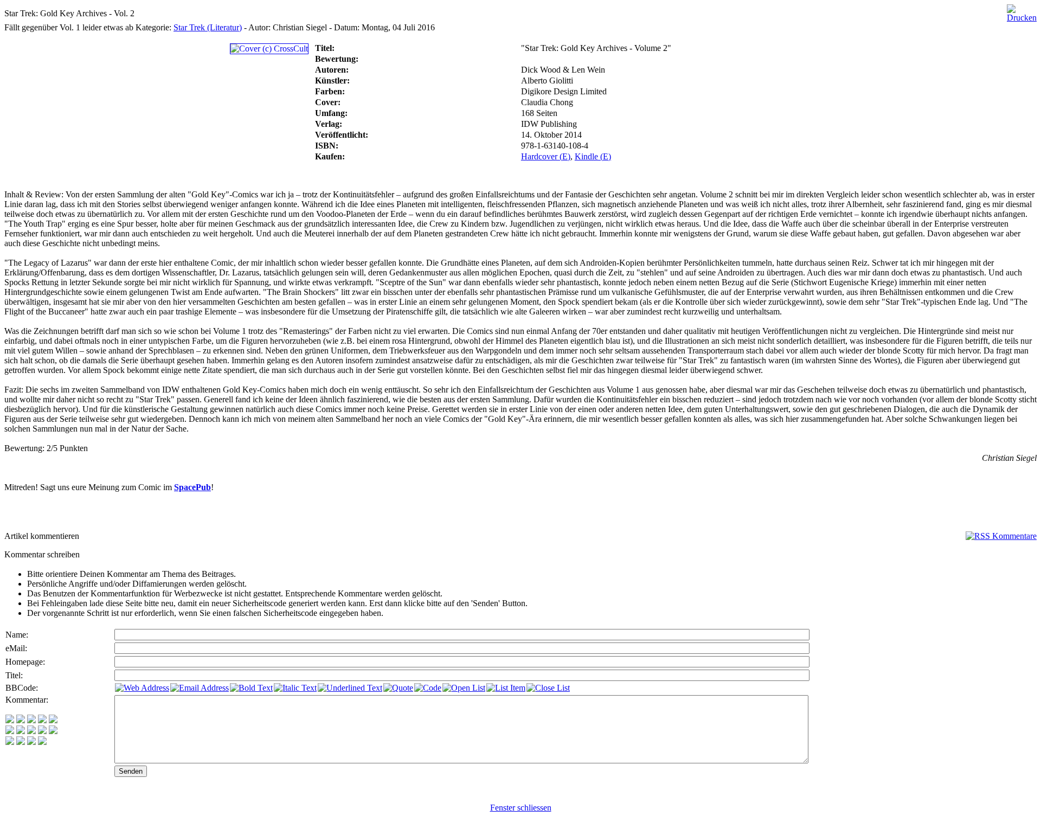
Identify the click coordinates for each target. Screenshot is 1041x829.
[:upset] (31, 731)
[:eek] (20, 731)
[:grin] (20, 720)
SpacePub (192, 487)
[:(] (31, 742)
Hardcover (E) (545, 156)
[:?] (9, 742)
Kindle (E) (593, 156)
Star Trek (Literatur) (208, 27)
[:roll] (9, 731)
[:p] (53, 720)
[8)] (42, 720)
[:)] (9, 720)
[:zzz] (42, 731)
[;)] (31, 720)
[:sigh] (53, 731)
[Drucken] (1022, 10)
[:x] (42, 742)
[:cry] (20, 742)
